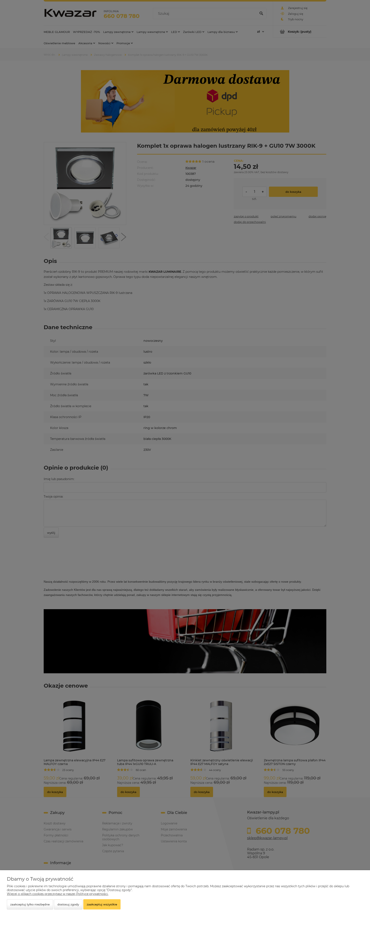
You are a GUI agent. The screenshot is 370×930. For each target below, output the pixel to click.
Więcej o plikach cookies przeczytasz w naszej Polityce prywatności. (57, 894)
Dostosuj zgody (68, 904)
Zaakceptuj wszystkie (102, 904)
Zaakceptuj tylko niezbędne (30, 904)
